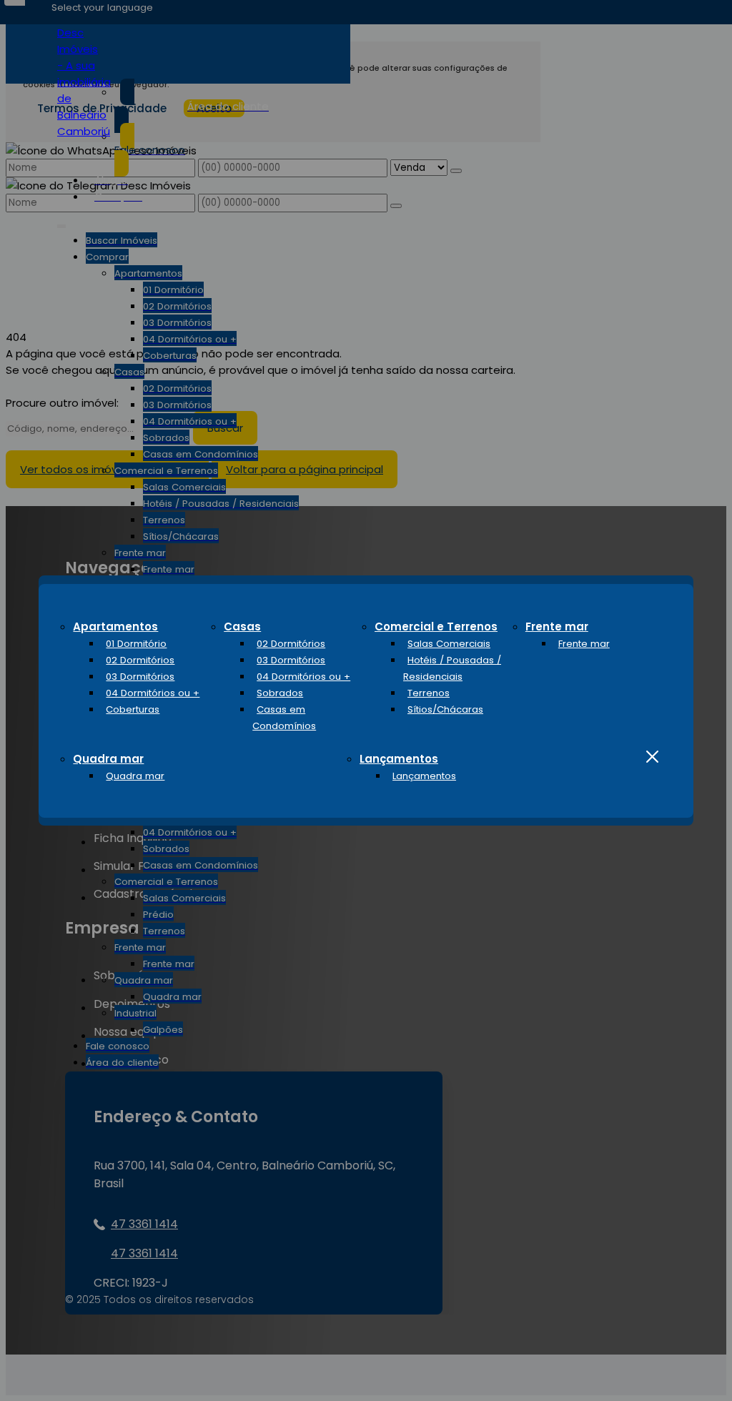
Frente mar (556, 626)
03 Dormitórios (140, 676)
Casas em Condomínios (284, 718)
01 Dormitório (136, 643)
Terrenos (428, 693)
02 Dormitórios (140, 660)
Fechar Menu (652, 757)
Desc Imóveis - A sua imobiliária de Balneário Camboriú (84, 82)
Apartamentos (115, 626)
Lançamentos (399, 758)
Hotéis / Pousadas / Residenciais (452, 668)
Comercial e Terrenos (436, 626)
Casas (242, 626)
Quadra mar (108, 758)
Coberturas (132, 709)
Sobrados (280, 693)
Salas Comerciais (448, 643)
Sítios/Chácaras (445, 709)
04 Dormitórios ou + (152, 693)
